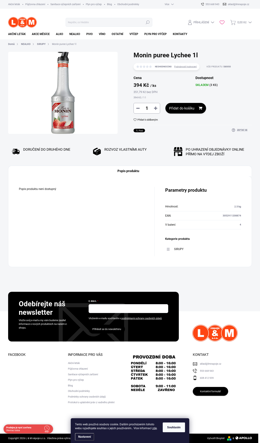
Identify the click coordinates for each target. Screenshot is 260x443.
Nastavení (84, 436)
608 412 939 (207, 378)
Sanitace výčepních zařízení (65, 4)
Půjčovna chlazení (35, 4)
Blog (109, 4)
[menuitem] (18, 34)
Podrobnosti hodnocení (185, 66)
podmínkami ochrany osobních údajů (141, 318)
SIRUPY (179, 249)
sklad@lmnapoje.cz (210, 363)
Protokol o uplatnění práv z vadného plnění (91, 402)
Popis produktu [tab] (128, 171)
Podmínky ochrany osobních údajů (87, 396)
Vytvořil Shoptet (216, 438)
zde (154, 428)
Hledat (147, 22)
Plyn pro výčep (94, 4)
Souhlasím (174, 427)
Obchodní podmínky (128, 4)
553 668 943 (207, 370)
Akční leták (14, 4)
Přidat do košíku (181, 108)
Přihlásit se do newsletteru (106, 329)
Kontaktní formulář (210, 391)
